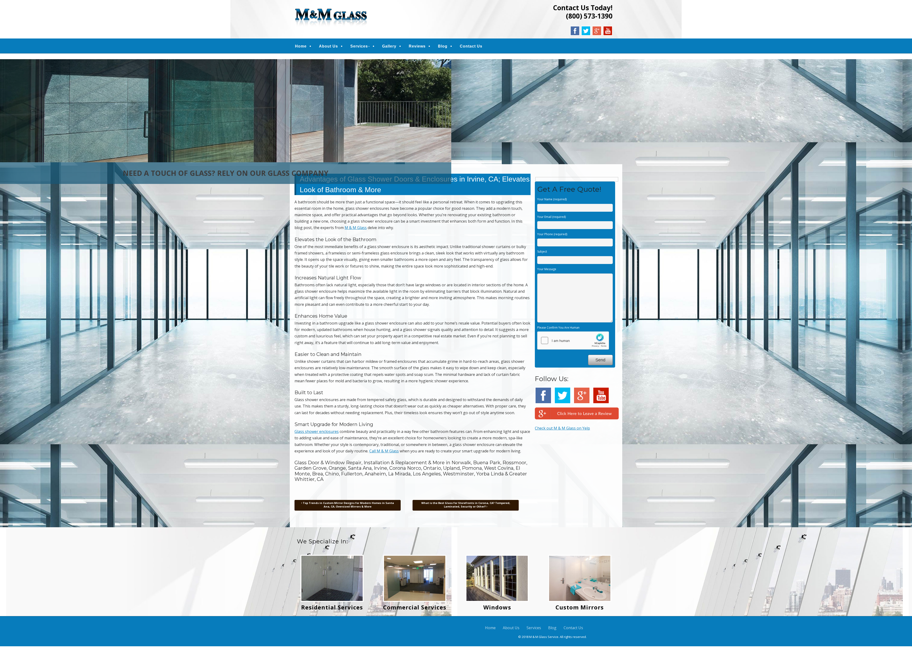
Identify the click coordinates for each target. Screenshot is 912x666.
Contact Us (471, 46)
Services (359, 46)
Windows (497, 607)
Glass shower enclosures (316, 431)
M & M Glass (356, 227)
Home (301, 46)
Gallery (389, 46)
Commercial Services (414, 607)
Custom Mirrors (580, 607)
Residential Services (332, 607)
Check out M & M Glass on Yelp (562, 428)
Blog (442, 46)
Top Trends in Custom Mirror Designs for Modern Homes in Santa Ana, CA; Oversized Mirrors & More (348, 504)
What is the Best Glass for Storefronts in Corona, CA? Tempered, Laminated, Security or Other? (465, 504)
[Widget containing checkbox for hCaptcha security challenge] (573, 340)
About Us (328, 46)
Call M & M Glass (384, 451)
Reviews (417, 46)
